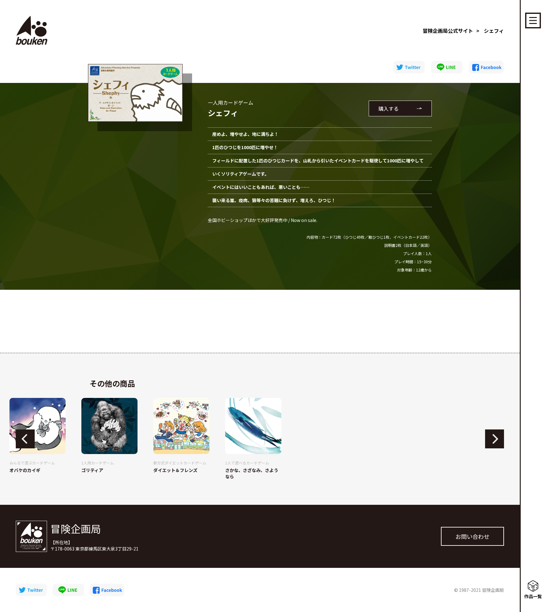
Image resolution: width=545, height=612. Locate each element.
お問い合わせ (472, 536)
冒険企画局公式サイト (448, 30)
